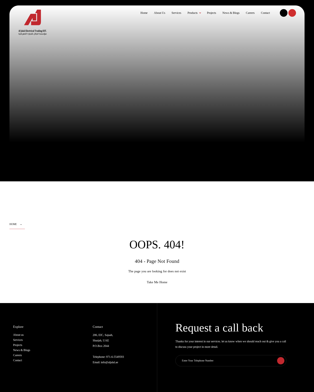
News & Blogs (230, 12)
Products (193, 12)
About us (18, 334)
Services (176, 12)
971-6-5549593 (115, 356)
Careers (250, 12)
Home (144, 12)
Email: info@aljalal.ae (105, 362)
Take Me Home (157, 282)
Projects (211, 12)
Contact (265, 12)
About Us (159, 12)
